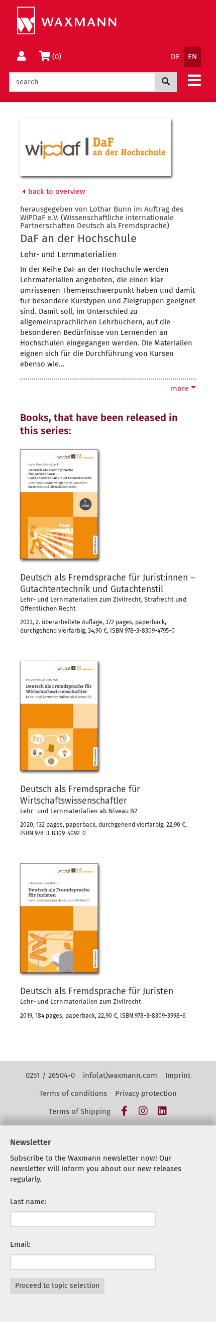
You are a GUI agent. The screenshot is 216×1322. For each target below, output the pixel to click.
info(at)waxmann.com (120, 1075)
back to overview (55, 191)
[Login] (21, 57)
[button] (194, 80)
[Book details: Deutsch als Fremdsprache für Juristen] (59, 918)
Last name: (28, 1201)
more (181, 388)
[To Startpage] (66, 21)
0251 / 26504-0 (50, 1075)
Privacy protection (146, 1093)
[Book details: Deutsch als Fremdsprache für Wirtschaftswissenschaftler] (59, 716)
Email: (20, 1244)
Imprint (177, 1075)
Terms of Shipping (80, 1111)
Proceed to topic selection (57, 1285)
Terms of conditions (73, 1093)
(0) (58, 56)
